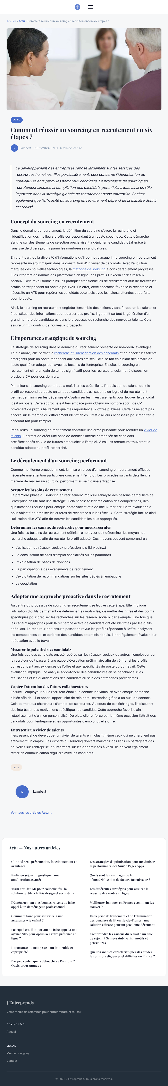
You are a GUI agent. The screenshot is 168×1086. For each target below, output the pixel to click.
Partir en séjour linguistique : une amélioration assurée (35, 877)
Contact (12, 1060)
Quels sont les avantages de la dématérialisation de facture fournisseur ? (120, 877)
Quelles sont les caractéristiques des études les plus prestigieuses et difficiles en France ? (122, 954)
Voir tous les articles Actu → (31, 812)
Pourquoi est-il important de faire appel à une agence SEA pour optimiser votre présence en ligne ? (44, 934)
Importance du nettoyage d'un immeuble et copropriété (42, 950)
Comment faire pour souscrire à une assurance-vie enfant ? (37, 918)
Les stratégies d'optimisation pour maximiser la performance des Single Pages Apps (122, 864)
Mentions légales (18, 1053)
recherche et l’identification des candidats (86, 353)
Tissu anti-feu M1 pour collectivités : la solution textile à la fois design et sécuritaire (43, 891)
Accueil (11, 21)
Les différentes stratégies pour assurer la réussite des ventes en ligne (119, 891)
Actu (22, 21)
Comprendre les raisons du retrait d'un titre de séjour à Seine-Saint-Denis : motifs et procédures (121, 938)
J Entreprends (20, 1002)
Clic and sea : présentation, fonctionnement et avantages (44, 864)
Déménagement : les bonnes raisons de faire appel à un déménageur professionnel (43, 904)
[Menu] (90, 7)
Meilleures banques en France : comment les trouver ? (122, 904)
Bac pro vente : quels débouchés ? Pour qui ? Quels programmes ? (43, 963)
